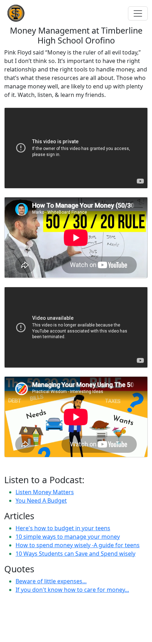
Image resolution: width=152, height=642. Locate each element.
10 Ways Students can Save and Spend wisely (75, 553)
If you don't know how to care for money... (72, 590)
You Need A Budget (41, 500)
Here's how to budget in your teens (63, 528)
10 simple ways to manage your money (68, 536)
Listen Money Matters (45, 492)
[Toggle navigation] (138, 13)
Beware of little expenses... (51, 581)
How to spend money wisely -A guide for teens (78, 545)
